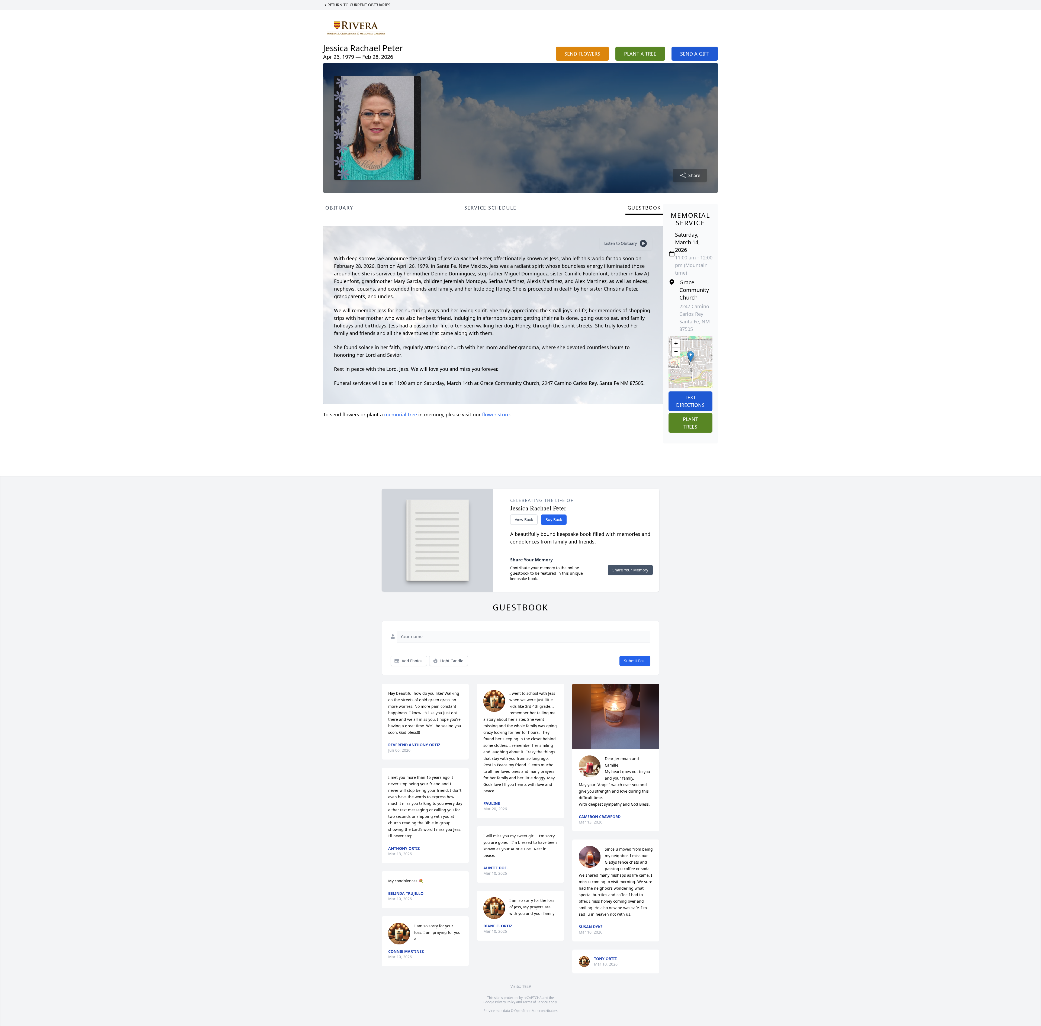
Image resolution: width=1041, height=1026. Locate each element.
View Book (524, 519)
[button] (690, 356)
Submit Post (635, 660)
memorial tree (400, 414)
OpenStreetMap (526, 1010)
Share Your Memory (630, 569)
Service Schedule (490, 207)
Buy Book (553, 519)
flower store (496, 414)
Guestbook (644, 207)
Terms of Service (535, 1002)
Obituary (339, 207)
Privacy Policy (505, 1002)
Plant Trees (690, 423)
